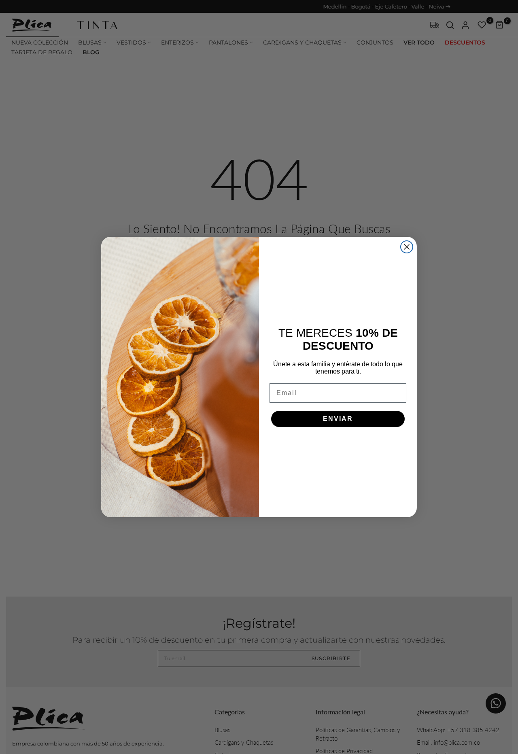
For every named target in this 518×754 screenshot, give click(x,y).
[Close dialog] (407, 247)
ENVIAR (338, 418)
